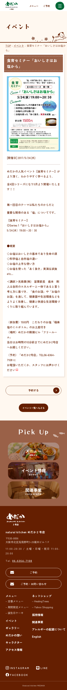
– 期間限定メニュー (17, 607)
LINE (44, 668)
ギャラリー (13, 628)
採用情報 (37, 615)
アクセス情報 (14, 650)
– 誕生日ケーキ (14, 613)
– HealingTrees (40, 601)
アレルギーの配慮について (49, 629)
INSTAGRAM (19, 668)
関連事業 (37, 622)
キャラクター (14, 642)
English (36, 636)
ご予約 (46, 5)
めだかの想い (14, 635)
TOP (8, 45)
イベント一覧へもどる (33, 407)
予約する (33, 390)
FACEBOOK (19, 675)
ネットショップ (42, 596)
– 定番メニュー (14, 601)
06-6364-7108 (22, 561)
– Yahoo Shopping (42, 607)
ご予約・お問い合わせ (33, 584)
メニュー (33, 5)
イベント (19, 45)
